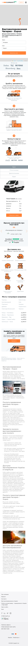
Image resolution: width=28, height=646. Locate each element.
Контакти (3, 598)
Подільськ (5, 304)
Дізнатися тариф (14, 215)
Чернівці (4, 299)
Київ (20, 302)
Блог (2, 609)
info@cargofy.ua (5, 615)
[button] (20, 19)
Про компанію (5, 594)
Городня (21, 304)
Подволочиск (22, 306)
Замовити (14, 340)
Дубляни (4, 306)
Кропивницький (6, 302)
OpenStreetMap (20, 60)
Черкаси (21, 308)
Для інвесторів (5, 628)
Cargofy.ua (4, 357)
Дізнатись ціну (14, 53)
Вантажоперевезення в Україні (9, 601)
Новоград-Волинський (8, 308)
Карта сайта (4, 607)
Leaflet (14, 60)
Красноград (22, 299)
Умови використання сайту (8, 626)
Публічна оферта (5, 624)
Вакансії (3, 596)
